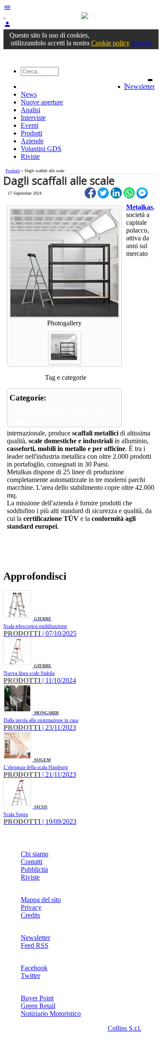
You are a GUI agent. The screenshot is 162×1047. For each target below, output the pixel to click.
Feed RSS (34, 945)
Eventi (29, 125)
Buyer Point (37, 998)
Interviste (33, 117)
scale (20, 420)
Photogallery (64, 323)
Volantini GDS (41, 148)
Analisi (30, 110)
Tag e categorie (65, 377)
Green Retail (38, 1005)
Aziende (32, 141)
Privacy (31, 907)
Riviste (30, 156)
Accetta (141, 43)
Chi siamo (34, 854)
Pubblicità (34, 869)
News (29, 94)
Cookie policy (110, 43)
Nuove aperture (42, 102)
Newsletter (140, 86)
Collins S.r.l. (124, 1028)
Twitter (30, 975)
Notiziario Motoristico (51, 1013)
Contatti (31, 861)
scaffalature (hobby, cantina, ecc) (58, 410)
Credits (30, 915)
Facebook (34, 967)
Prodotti (31, 133)
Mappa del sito (41, 899)
